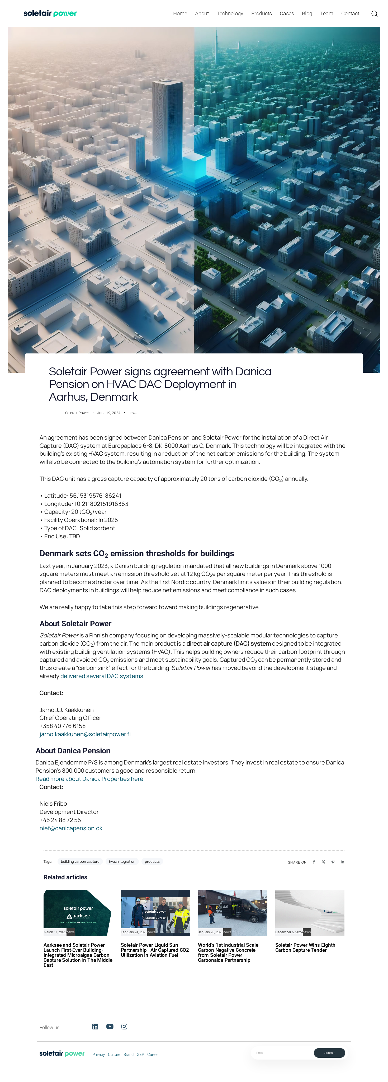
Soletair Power (77, 413)
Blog (307, 13)
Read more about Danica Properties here (89, 779)
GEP (140, 1054)
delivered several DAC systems (101, 676)
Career (153, 1054)
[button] (374, 13)
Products (261, 13)
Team (326, 13)
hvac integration (122, 861)
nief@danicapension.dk (71, 828)
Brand (129, 1054)
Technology (230, 13)
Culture (114, 1054)
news (133, 413)
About (202, 13)
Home (180, 13)
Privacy (98, 1054)
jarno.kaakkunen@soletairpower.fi (85, 734)
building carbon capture (80, 861)
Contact (350, 13)
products (152, 861)
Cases (287, 13)
